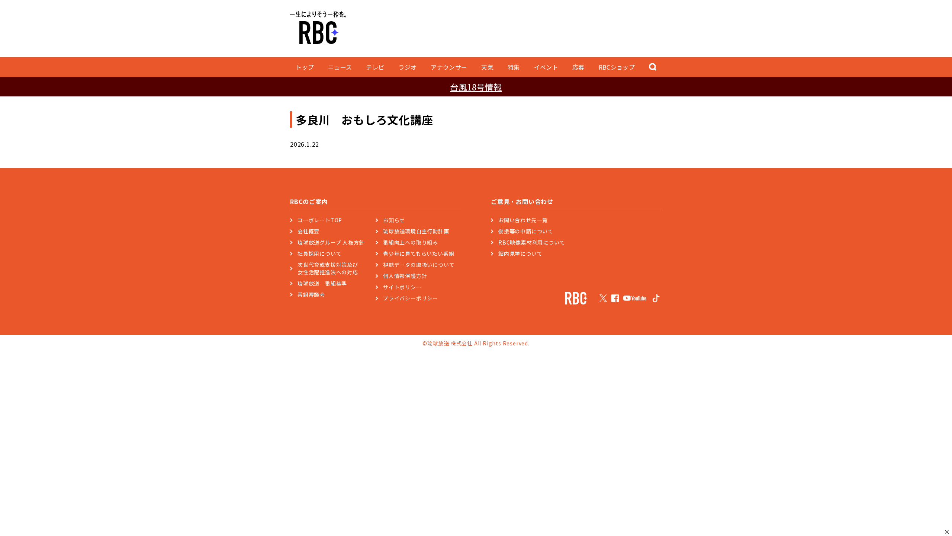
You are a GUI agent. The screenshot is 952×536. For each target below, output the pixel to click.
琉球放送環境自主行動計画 (416, 231)
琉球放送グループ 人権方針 (331, 242)
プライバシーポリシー (410, 298)
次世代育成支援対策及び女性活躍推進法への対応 (328, 268)
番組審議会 (311, 294)
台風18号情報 (476, 87)
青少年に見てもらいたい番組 (418, 253)
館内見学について (520, 253)
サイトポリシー (402, 287)
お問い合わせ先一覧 (523, 220)
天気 (487, 67)
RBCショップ (617, 67)
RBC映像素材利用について (531, 242)
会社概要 (308, 231)
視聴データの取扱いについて (418, 264)
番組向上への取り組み (410, 242)
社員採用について (319, 253)
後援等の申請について (525, 231)
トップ (305, 67)
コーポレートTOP (320, 220)
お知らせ (394, 220)
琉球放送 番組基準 (322, 283)
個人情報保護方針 (405, 276)
